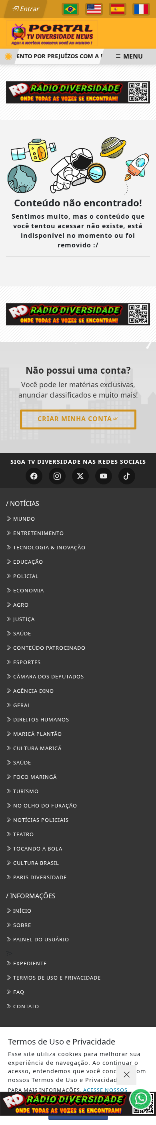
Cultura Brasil (35, 862)
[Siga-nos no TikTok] (126, 476)
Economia (28, 590)
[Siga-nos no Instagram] (57, 476)
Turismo (25, 791)
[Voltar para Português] (70, 9)
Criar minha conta (75, 418)
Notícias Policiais (40, 819)
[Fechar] (126, 1075)
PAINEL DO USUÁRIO (40, 939)
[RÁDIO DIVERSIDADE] (78, 91)
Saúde (21, 633)
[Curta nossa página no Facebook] (34, 476)
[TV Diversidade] (52, 32)
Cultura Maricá (37, 748)
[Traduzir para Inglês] (94, 9)
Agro (20, 604)
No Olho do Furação (44, 805)
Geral (21, 705)
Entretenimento (38, 533)
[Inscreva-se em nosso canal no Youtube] (103, 476)
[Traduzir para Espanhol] (117, 9)
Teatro (23, 834)
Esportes (26, 662)
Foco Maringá (34, 776)
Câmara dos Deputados (48, 676)
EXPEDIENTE (29, 963)
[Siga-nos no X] (80, 476)
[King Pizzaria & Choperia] (78, 313)
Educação (27, 561)
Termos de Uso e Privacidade (56, 977)
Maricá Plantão (37, 733)
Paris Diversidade (39, 877)
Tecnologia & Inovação (49, 547)
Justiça (23, 619)
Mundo (23, 518)
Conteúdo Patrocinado (49, 647)
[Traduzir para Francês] (141, 9)
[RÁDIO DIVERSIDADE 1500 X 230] (78, 1104)
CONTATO (25, 1006)
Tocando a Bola (37, 848)
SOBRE (21, 925)
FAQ (18, 992)
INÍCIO (22, 910)
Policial (25, 576)
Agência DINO (33, 690)
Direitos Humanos (40, 719)
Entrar (28, 8)
